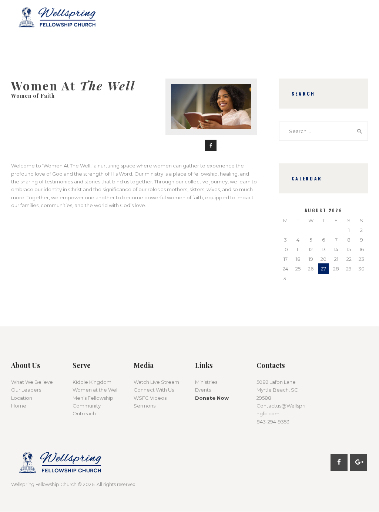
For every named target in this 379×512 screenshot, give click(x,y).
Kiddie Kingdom (92, 382)
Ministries (206, 382)
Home (18, 406)
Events (203, 390)
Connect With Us (154, 390)
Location (21, 398)
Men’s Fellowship (93, 398)
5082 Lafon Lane (276, 382)
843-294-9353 (272, 422)
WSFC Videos (150, 398)
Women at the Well (95, 390)
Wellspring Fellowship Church (44, 484)
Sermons (144, 406)
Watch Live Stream (156, 382)
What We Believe (32, 382)
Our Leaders (26, 390)
